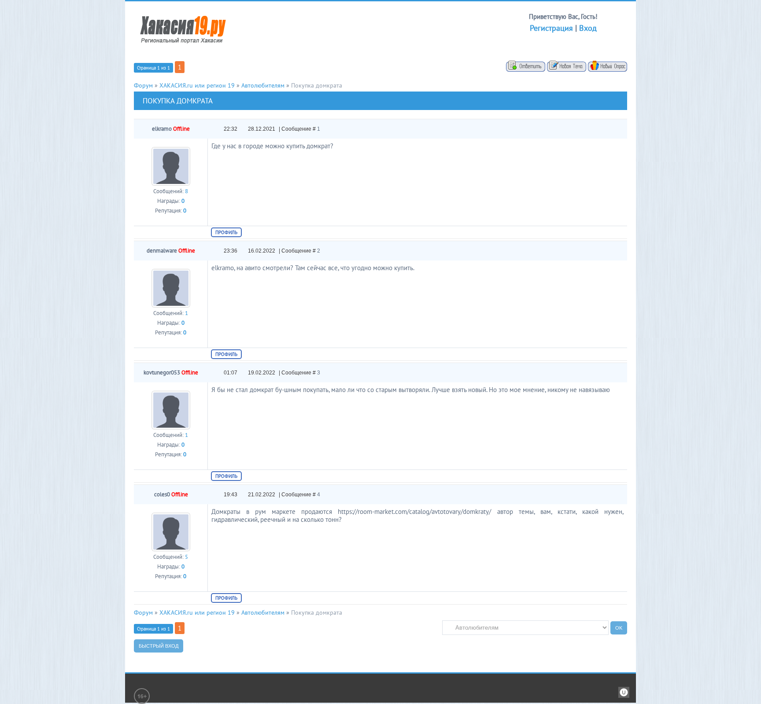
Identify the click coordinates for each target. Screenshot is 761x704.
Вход (588, 28)
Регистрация (551, 28)
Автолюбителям (262, 85)
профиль (226, 232)
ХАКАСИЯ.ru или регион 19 (197, 85)
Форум (143, 85)
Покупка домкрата (316, 85)
